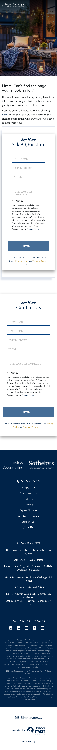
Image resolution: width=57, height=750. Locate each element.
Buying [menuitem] (28, 504)
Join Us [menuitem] (28, 527)
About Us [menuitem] (28, 521)
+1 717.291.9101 (33, 560)
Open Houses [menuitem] (28, 510)
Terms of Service (40, 261)
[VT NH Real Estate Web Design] (28, 731)
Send (26, 246)
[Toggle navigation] (51, 5)
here (4, 114)
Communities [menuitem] (28, 493)
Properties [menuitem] (29, 487)
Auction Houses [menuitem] (28, 516)
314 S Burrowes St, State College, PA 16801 (28, 579)
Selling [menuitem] (28, 499)
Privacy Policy (33, 229)
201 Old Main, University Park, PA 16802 (28, 603)
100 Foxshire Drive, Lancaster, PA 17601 (28, 552)
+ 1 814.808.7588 (33, 587)
